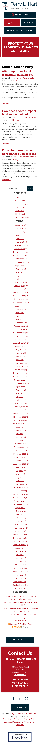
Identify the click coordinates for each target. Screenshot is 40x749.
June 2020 (20, 474)
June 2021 (19, 434)
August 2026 (20, 225)
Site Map (18, 719)
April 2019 (19, 521)
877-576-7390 (21, 679)
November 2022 (19, 377)
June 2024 (20, 313)
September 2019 (19, 504)
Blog (19, 197)
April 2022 (20, 400)
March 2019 (19, 525)
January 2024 (19, 330)
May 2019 (19, 518)
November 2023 (19, 336)
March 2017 (19, 578)
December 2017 (19, 568)
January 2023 (19, 370)
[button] (12, 22)
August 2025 (20, 266)
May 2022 (19, 397)
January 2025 (19, 289)
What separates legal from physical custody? (17, 73)
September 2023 (19, 343)
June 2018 (20, 555)
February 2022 (19, 407)
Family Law (17, 160)
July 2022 (19, 390)
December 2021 (19, 414)
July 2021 (19, 430)
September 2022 (19, 383)
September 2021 (19, 424)
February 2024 (19, 326)
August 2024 (20, 306)
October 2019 (19, 501)
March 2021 (19, 444)
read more (6, 103)
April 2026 (20, 239)
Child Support (19, 204)
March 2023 (19, 363)
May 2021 (19, 437)
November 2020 (19, 457)
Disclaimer (7, 719)
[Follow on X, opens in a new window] (27, 699)
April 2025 (20, 279)
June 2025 (20, 272)
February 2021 (19, 447)
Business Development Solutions (19, 722)
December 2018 (19, 535)
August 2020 (20, 467)
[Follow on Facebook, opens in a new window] (13, 699)
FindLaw (20, 725)
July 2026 (19, 229)
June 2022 (20, 393)
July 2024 (19, 309)
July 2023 (19, 350)
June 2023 (20, 353)
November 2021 (19, 417)
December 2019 (19, 494)
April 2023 (20, 360)
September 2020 (19, 464)
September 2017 (19, 572)
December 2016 (19, 582)
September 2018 (19, 545)
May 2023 (19, 356)
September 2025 (19, 262)
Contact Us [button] (21, 640)
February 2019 (19, 528)
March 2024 (19, 323)
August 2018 (20, 548)
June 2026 (20, 232)
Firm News (19, 214)
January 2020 (19, 491)
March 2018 (19, 565)
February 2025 (19, 286)
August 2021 (20, 427)
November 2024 (19, 296)
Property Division (19, 217)
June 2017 (20, 575)
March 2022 (19, 403)
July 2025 (19, 269)
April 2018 (20, 562)
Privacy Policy (29, 719)
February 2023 (19, 366)
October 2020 (19, 461)
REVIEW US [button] (20, 707)
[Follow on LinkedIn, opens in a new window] (20, 699)
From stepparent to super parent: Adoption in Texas (19, 152)
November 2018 (19, 538)
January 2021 (20, 451)
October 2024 (19, 299)
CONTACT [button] (29, 22)
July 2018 (19, 551)
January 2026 (19, 249)
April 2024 (20, 319)
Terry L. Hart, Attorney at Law (24, 78)
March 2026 (19, 242)
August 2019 (20, 508)
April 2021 (19, 440)
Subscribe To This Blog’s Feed (21, 624)
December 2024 (19, 292)
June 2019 (20, 514)
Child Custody (19, 81)
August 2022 (20, 387)
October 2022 (19, 380)
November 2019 (19, 498)
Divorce (16, 120)
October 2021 (19, 420)
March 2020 (19, 484)
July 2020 (19, 471)
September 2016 (19, 585)
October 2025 (19, 259)
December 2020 (19, 454)
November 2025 (19, 256)
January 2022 (19, 410)
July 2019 (19, 511)
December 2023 (19, 333)
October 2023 (19, 340)
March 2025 (19, 282)
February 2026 (19, 245)
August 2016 (20, 588)
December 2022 (19, 373)
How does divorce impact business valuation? (19, 112)
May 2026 (20, 235)
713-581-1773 (21, 14)
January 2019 (19, 531)
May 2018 (19, 558)
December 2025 (19, 252)
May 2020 (20, 477)
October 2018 (19, 541)
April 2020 (20, 481)
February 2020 (19, 488)
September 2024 (19, 303)
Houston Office (20, 675)
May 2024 (20, 316)
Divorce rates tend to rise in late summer (21, 615)
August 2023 (20, 346)
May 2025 (19, 276)
